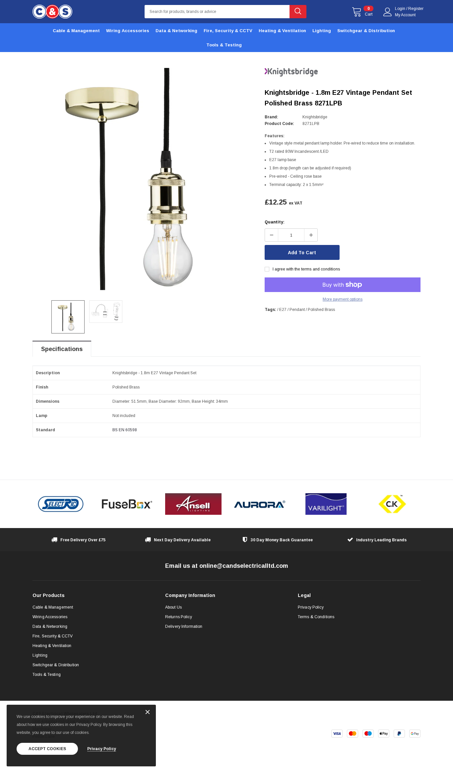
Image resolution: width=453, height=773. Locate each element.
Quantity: (275, 222)
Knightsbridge (314, 117)
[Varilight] (326, 504)
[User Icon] (387, 12)
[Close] (147, 712)
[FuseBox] (127, 504)
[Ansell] (193, 504)
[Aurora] (259, 504)
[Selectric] (60, 504)
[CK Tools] (392, 504)
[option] (143, 179)
